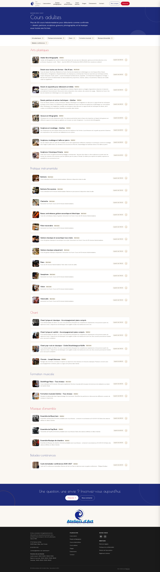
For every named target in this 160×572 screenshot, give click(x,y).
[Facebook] (101, 536)
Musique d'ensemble (105, 38)
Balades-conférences (39, 43)
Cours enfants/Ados (68, 3)
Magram (127, 569)
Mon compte (114, 3)
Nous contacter (87, 498)
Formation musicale (86, 38)
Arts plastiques (37, 38)
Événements (92, 3)
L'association (47, 3)
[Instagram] (105, 536)
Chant (71, 38)
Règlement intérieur (104, 553)
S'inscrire (125, 3)
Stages (84, 3)
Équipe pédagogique (57, 3)
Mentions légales (103, 544)
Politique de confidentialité (106, 547)
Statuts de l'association (105, 550)
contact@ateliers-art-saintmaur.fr (39, 550)
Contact (101, 3)
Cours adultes (77, 3)
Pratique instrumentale (56, 38)
